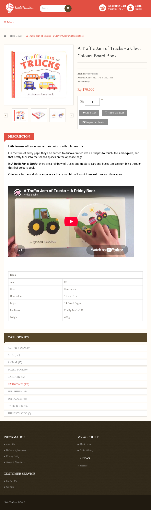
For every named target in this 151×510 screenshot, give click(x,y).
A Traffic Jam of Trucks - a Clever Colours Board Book (55, 35)
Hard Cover (16, 35)
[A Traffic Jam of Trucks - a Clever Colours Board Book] (20, 115)
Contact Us (11, 481)
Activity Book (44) (19, 347)
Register (138, 8)
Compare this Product (95, 122)
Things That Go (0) (19, 413)
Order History (86, 450)
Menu (10, 22)
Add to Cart (90, 112)
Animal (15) (15, 362)
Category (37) (16, 377)
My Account (85, 444)
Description (19, 136)
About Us (10, 444)
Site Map (10, 487)
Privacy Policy (12, 456)
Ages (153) (14, 355)
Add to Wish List (116, 112)
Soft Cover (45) (17, 398)
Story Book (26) (18, 406)
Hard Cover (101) (18, 384)
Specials (83, 465)
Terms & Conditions (15, 462)
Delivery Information (16, 450)
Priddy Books (91, 73)
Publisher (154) (17, 391)
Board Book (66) (18, 369)
